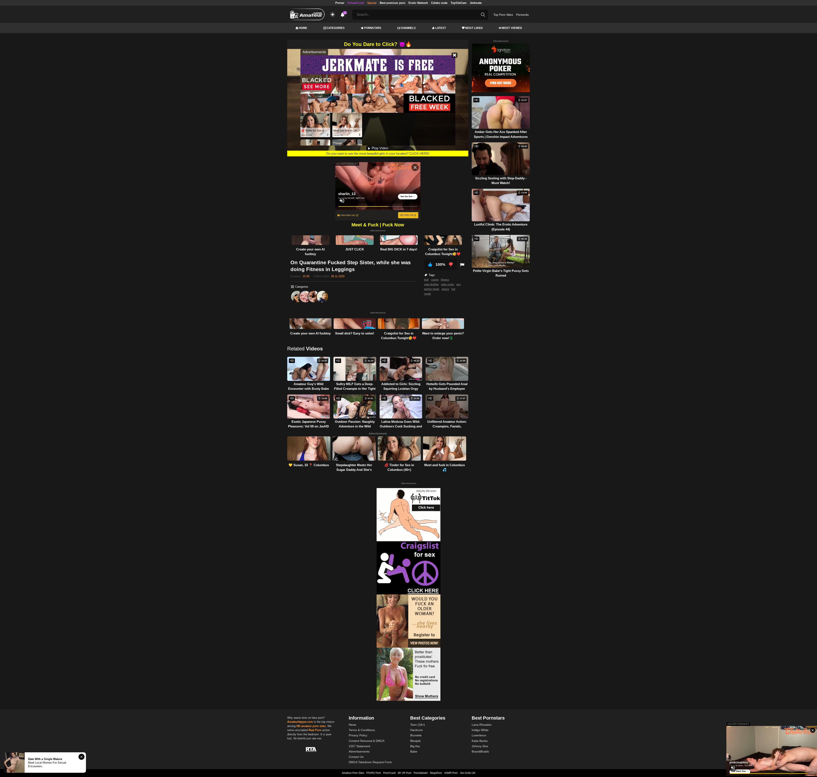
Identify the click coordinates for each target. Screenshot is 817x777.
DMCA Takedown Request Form (370, 762)
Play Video (379, 148)
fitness (445, 279)
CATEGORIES (336, 28)
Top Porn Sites (503, 14)
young (434, 279)
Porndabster (421, 772)
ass (458, 284)
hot (453, 289)
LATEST (440, 28)
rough (427, 293)
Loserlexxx (479, 735)
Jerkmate (476, 2)
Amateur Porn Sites (353, 772)
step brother (431, 284)
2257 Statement (359, 746)
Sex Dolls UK (467, 772)
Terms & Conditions (362, 730)
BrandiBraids (480, 751)
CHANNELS (408, 28)
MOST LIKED (474, 28)
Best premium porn (392, 2)
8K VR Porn (404, 772)
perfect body (431, 289)
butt (426, 279)
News (352, 724)
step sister (447, 284)
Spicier (372, 2)
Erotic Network (418, 2)
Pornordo (522, 14)
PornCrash (389, 772)
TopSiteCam (459, 2)
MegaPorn (436, 772)
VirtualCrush (355, 2)
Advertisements (359, 751)
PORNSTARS (372, 28)
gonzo (445, 289)
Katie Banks (480, 741)
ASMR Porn (451, 772)
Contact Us (356, 756)
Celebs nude (439, 2)
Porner (339, 2)
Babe (413, 751)
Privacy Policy (358, 735)
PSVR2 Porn (373, 772)
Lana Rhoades (481, 724)
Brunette (416, 735)
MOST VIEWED (512, 28)
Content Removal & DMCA (366, 741)
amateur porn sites (313, 726)
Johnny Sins (480, 746)
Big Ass (415, 746)
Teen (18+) (417, 724)
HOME (303, 28)
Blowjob (415, 741)
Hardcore (416, 730)
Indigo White (480, 730)
